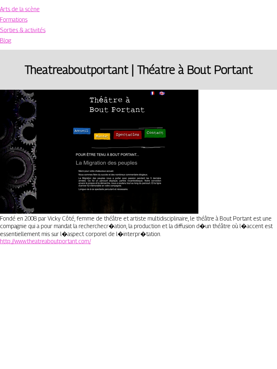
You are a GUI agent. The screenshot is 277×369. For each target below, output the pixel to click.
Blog (5, 40)
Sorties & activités (22, 30)
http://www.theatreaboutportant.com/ (45, 241)
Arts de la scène (20, 9)
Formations (13, 19)
